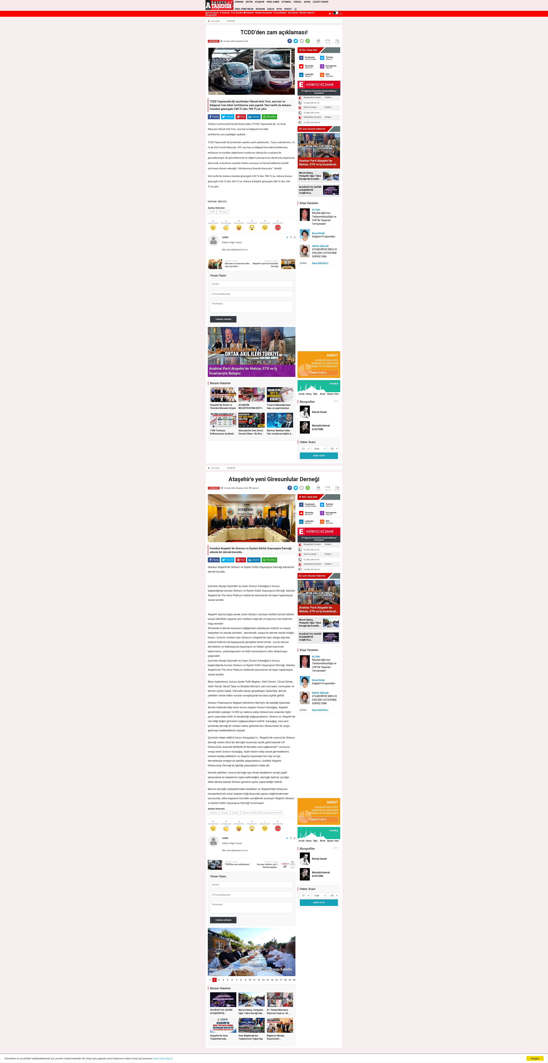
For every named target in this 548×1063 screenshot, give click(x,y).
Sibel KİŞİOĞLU (320, 263)
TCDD (212, 212)
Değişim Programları (323, 236)
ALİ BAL (316, 209)
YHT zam (223, 212)
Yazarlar (225, 13)
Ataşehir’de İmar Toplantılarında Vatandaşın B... (219, 1038)
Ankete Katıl (319, 372)
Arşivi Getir (319, 456)
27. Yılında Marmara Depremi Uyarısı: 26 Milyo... (277, 1013)
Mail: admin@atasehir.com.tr (235, 249)
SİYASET (288, 9)
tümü (336, 401)
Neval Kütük (318, 233)
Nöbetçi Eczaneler (263, 13)
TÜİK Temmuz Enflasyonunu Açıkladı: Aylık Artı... (222, 433)
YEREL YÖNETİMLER (244, 9)
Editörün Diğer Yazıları (232, 242)
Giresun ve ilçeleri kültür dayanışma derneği (261, 813)
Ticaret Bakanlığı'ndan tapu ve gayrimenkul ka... (279, 408)
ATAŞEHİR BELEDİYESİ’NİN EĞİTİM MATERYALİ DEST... (251, 408)
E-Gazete (237, 13)
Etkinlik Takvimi (306, 13)
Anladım (535, 1058)
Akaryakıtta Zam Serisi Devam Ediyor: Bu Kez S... (250, 433)
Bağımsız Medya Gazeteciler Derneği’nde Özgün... (278, 1038)
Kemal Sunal (319, 411)
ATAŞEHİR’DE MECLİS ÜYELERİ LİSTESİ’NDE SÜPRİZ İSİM (324, 253)
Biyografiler (211, 15)
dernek (235, 813)
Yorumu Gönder (223, 319)
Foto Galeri (213, 13)
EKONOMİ (260, 9)
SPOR (279, 9)
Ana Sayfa (215, 21)
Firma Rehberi (280, 13)
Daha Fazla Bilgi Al (163, 1058)
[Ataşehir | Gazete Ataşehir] (219, 5)
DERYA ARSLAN (320, 246)
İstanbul (255, 488)
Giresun (224, 813)
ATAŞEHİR (231, 468)
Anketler (250, 13)
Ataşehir (213, 813)
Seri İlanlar (293, 13)
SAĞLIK (270, 9)
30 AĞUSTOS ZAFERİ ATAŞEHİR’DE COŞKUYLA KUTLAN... (221, 1013)
